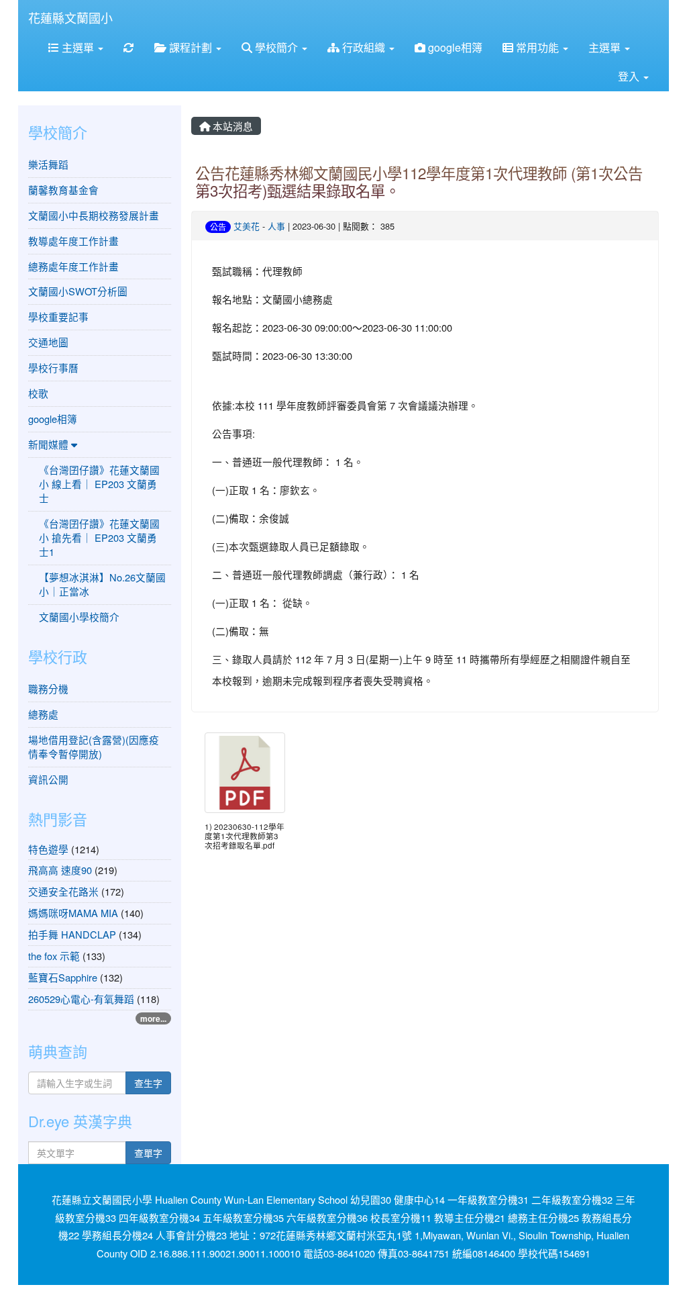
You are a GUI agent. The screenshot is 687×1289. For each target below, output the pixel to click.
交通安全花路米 (63, 891)
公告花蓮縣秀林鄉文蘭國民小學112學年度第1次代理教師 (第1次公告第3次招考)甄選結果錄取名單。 (419, 181)
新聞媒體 (49, 444)
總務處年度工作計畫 (73, 266)
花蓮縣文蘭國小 (70, 17)
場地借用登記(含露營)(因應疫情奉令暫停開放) (93, 746)
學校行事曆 (53, 368)
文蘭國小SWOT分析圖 (77, 291)
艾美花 (246, 226)
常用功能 (537, 47)
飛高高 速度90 (60, 870)
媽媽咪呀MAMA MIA (73, 913)
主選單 (78, 47)
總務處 (43, 714)
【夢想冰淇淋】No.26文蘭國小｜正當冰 (102, 584)
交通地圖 (48, 342)
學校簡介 (276, 47)
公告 (218, 226)
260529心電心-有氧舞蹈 (81, 999)
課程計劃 (190, 47)
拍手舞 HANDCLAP (72, 934)
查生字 (148, 1083)
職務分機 (48, 688)
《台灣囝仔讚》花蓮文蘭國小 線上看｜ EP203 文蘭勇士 (99, 484)
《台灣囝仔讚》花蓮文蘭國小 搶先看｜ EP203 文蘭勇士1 (99, 537)
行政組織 (363, 47)
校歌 (38, 393)
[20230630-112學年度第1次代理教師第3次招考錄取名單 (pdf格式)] (245, 772)
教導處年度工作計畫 (73, 241)
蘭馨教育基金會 (63, 190)
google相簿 (453, 47)
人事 (276, 226)
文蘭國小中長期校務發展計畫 (93, 215)
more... (153, 1018)
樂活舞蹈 (48, 164)
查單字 (148, 1152)
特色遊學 (48, 849)
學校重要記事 (58, 316)
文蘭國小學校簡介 (79, 617)
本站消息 (231, 126)
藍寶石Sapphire (64, 977)
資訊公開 (48, 779)
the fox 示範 (54, 956)
